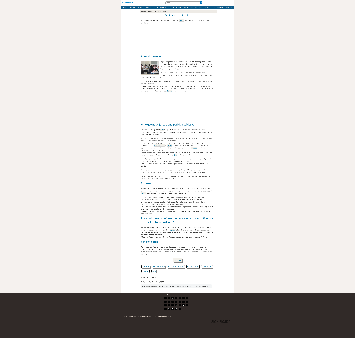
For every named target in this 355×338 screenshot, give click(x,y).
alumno (143, 193)
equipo (172, 230)
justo (162, 130)
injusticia (194, 148)
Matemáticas (199, 7)
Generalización (207, 266)
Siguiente (177, 260)
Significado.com (127, 2)
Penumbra (145, 271)
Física (191, 7)
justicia (169, 145)
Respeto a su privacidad (130, 318)
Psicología (140, 7)
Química (185, 7)
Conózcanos (229, 7)
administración (159, 145)
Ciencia (164, 11)
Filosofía (132, 7)
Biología (178, 7)
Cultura (155, 7)
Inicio (142, 11)
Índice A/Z (125, 7)
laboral (169, 91)
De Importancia (218, 7)
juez (175, 155)
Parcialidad (146, 266)
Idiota (154, 271)
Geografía (171, 7)
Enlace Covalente (193, 266)
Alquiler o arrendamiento (176, 266)
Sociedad (163, 7)
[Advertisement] (177, 39)
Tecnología (208, 7)
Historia (148, 7)
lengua (181, 20)
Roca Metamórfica (159, 266)
